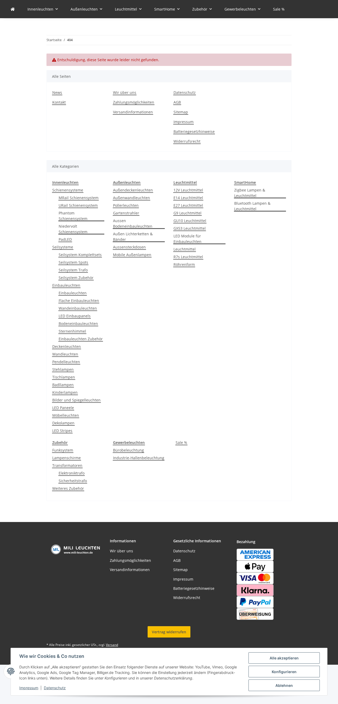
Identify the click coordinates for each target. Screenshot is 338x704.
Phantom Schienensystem (73, 215)
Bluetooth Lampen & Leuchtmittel (252, 206)
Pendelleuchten (66, 361)
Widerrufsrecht (186, 141)
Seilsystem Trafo (73, 269)
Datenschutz (55, 688)
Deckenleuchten (66, 346)
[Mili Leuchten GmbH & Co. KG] (12, 9)
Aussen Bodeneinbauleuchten (132, 223)
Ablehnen (284, 685)
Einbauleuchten (66, 285)
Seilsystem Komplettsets (80, 254)
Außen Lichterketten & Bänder (133, 236)
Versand (112, 645)
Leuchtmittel (184, 249)
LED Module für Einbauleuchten (187, 238)
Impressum (28, 688)
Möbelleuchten (65, 415)
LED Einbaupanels (75, 315)
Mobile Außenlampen (132, 254)
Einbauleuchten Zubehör (81, 338)
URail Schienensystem (78, 205)
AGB (177, 102)
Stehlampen (63, 369)
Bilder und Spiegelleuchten (76, 400)
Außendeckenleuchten (133, 190)
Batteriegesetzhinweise (194, 131)
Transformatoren (67, 465)
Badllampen (63, 384)
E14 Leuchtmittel (188, 197)
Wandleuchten (65, 354)
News (57, 92)
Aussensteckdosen (129, 247)
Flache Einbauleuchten (79, 300)
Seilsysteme (62, 247)
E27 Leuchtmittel (188, 205)
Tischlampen (63, 377)
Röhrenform (184, 264)
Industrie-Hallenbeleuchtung (138, 457)
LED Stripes (62, 430)
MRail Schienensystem (78, 197)
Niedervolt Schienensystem (73, 229)
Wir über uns (124, 92)
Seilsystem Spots (73, 262)
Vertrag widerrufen (169, 631)
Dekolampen (63, 422)
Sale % (181, 442)
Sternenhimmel (72, 331)
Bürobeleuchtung (128, 450)
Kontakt (59, 102)
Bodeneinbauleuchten (78, 323)
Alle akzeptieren (284, 658)
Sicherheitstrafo (73, 480)
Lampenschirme (66, 457)
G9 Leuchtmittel (187, 212)
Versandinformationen (133, 111)
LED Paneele (63, 407)
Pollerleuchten (126, 205)
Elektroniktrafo (71, 473)
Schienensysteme (67, 190)
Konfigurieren (284, 671)
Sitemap (180, 111)
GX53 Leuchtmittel (189, 228)
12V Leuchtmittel (188, 190)
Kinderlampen (65, 392)
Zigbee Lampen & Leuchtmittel (249, 193)
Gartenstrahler (126, 212)
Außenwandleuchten (131, 197)
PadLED (65, 239)
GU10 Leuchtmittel (189, 220)
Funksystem (62, 450)
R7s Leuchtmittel (188, 256)
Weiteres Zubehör (68, 488)
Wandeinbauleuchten (78, 308)
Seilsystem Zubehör (76, 277)
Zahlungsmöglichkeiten (133, 102)
